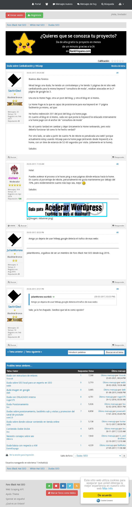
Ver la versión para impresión (21, 455)
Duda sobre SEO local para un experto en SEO (29, 382)
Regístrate (35, 15)
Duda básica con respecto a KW (21, 445)
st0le (8, 425)
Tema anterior (16, 351)
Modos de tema (118, 66)
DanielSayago (12, 448)
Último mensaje (108, 375)
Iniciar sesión (16, 15)
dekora (9, 439)
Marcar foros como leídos (63, 493)
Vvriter (123, 421)
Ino (7, 407)
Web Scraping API (15, 489)
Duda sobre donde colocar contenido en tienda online (32, 421)
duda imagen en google (18, 390)
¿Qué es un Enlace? (15, 503)
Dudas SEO (53, 25)
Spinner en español (15, 499)
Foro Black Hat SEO (16, 25)
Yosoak (9, 379)
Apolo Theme (12, 494)
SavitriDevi (14, 90)
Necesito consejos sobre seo (20, 436)
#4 (118, 289)
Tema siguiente (32, 351)
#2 (118, 164)
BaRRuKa (122, 445)
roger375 (10, 400)
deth (8, 393)
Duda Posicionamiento (17, 404)
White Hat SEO (37, 25)
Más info (107, 488)
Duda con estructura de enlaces (21, 375)
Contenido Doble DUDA (18, 429)
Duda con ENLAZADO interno (21, 397)
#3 (118, 232)
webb (8, 386)
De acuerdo (105, 495)
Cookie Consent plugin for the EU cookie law (105, 500)
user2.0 (9, 417)
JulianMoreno (15, 250)
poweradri (121, 411)
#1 (118, 73)
